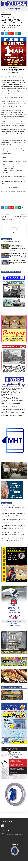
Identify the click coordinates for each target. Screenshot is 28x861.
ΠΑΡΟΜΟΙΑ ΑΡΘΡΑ (6, 239)
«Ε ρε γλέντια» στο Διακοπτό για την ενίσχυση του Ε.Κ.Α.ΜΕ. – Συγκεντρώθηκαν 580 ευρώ (18, 255)
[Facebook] (14, 232)
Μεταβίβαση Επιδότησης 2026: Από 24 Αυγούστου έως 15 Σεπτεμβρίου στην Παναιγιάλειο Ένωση (14, 533)
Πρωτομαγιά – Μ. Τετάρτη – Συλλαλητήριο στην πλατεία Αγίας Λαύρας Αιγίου (7, 219)
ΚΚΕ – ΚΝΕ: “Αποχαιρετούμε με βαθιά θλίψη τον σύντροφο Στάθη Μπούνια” (17, 262)
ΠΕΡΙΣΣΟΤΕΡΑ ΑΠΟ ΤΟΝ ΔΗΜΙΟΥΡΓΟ (10, 241)
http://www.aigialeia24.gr (14, 229)
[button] (26, 9)
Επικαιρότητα (8, 12)
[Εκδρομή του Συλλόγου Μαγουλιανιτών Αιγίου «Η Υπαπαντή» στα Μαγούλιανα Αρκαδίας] (5, 246)
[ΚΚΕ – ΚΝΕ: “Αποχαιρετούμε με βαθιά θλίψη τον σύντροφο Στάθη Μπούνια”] (5, 262)
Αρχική (2, 12)
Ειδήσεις (14, 12)
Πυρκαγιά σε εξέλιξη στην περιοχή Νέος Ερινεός (20, 217)
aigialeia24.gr (6, 30)
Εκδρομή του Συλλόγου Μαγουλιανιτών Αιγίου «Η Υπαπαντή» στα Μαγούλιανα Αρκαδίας (13, 520)
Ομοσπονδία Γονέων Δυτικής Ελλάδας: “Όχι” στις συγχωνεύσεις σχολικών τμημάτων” (13, 539)
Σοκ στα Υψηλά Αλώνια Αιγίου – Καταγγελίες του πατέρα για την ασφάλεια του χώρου (13, 514)
